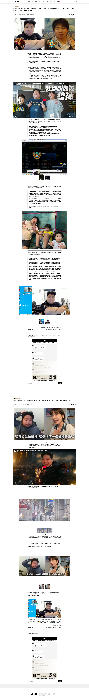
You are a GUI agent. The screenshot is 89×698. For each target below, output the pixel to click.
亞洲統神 (58, 335)
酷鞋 (32, 1)
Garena (45, 335)
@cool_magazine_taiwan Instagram (37, 329)
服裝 (36, 1)
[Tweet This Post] (69, 15)
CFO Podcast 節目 (47, 57)
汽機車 (47, 1)
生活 (54, 1)
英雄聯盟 (31, 336)
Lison (17, 14)
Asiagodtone (41, 335)
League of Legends (52, 335)
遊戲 (51, 1)
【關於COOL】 (41, 693)
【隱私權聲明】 (54, 693)
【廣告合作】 (50, 693)
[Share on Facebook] (67, 15)
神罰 (34, 633)
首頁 (13, 6)
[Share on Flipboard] (71, 15)
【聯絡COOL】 (45, 693)
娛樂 (39, 1)
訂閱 (60, 383)
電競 (18, 6)
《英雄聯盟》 (35, 335)
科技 (43, 1)
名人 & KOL (19, 398)
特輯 (29, 1)
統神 (28, 336)
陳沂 (38, 633)
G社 (48, 335)
